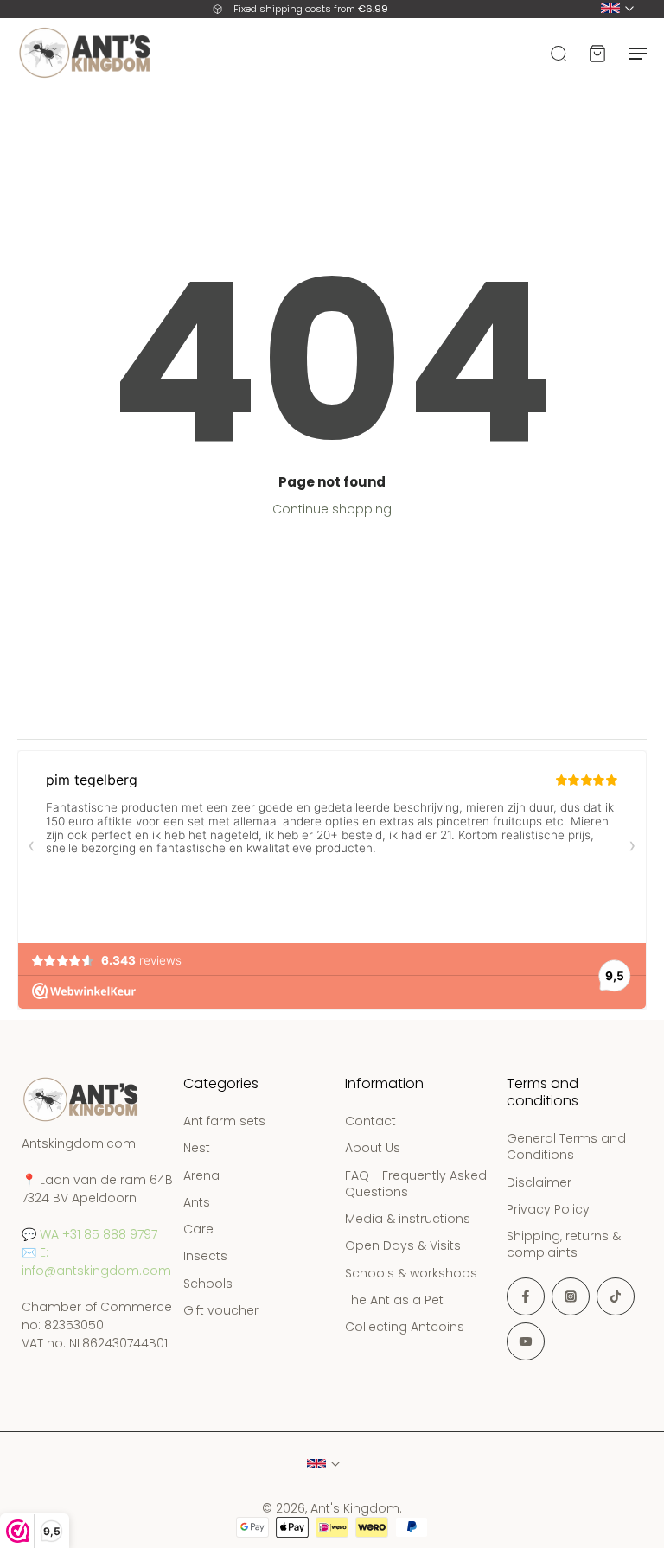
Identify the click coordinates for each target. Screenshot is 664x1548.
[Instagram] (571, 1296)
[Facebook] (526, 1296)
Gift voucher (221, 1311)
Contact (370, 1121)
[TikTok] (616, 1296)
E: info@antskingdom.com (96, 1261)
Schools (208, 1284)
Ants (196, 1202)
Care (198, 1229)
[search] (559, 52)
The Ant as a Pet (394, 1300)
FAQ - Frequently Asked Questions (416, 1184)
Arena (201, 1176)
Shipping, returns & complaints (564, 1244)
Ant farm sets (224, 1121)
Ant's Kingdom (354, 1508)
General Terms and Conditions (566, 1147)
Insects (205, 1257)
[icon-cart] (597, 52)
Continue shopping (332, 509)
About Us (372, 1149)
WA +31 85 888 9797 (98, 1234)
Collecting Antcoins (404, 1327)
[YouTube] (526, 1341)
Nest (196, 1149)
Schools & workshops (411, 1273)
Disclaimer (539, 1183)
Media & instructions (407, 1219)
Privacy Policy (548, 1209)
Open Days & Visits (403, 1247)
